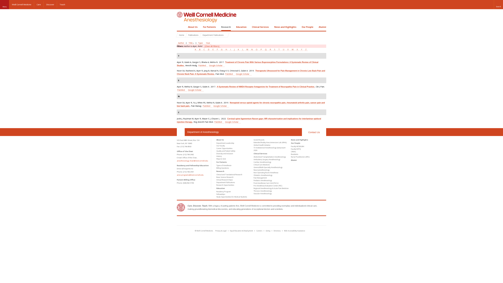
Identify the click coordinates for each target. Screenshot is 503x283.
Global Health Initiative (262, 145)
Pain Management (260, 178)
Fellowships (220, 194)
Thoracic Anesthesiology (263, 191)
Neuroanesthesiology (262, 170)
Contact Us (314, 132)
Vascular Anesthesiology (263, 193)
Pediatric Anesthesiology (263, 180)
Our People (307, 27)
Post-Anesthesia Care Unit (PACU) (266, 183)
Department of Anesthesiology (203, 132)
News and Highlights (285, 27)
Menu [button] (5, 7)
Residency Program (223, 192)
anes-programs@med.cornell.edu (190, 175)
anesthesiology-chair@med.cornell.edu (192, 161)
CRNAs (293, 152)
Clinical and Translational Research (229, 174)
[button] (498, 4)
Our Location (181, 132)
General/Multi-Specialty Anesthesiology (268, 167)
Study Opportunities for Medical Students (231, 197)
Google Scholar (216, 65)
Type (200, 43)
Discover (50, 4)
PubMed (202, 65)
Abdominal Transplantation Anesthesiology (270, 157)
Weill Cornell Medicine (21, 4)
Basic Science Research (224, 177)
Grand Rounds (259, 140)
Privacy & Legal (220, 231)
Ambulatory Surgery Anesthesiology (267, 159)
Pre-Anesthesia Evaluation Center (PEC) (268, 186)
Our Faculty (220, 146)
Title (190, 43)
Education (241, 27)
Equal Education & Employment (241, 231)
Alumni (322, 27)
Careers (259, 231)
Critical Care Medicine (262, 165)
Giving (268, 231)
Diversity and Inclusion (224, 154)
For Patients (209, 27)
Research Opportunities (225, 185)
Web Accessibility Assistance (294, 231)
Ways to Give (221, 159)
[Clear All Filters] (212, 46)
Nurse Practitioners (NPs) (300, 157)
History (219, 156)
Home (179, 27)
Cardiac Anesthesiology (262, 162)
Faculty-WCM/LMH (297, 146)
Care (39, 4)
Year (208, 43)
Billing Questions (222, 168)
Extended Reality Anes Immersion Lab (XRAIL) (270, 142)
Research (226, 27)
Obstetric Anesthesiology (263, 175)
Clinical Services (260, 27)
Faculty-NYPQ (296, 149)
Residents (294, 154)
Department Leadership (225, 143)
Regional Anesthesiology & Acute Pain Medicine (271, 188)
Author (181, 43)
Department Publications (225, 182)
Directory (277, 231)
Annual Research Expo (224, 180)
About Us (193, 27)
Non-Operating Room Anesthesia (266, 173)
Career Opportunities (224, 148)
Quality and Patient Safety (225, 151)
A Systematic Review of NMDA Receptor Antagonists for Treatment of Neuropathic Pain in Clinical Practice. (266, 87)
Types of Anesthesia (223, 165)
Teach (62, 4)
